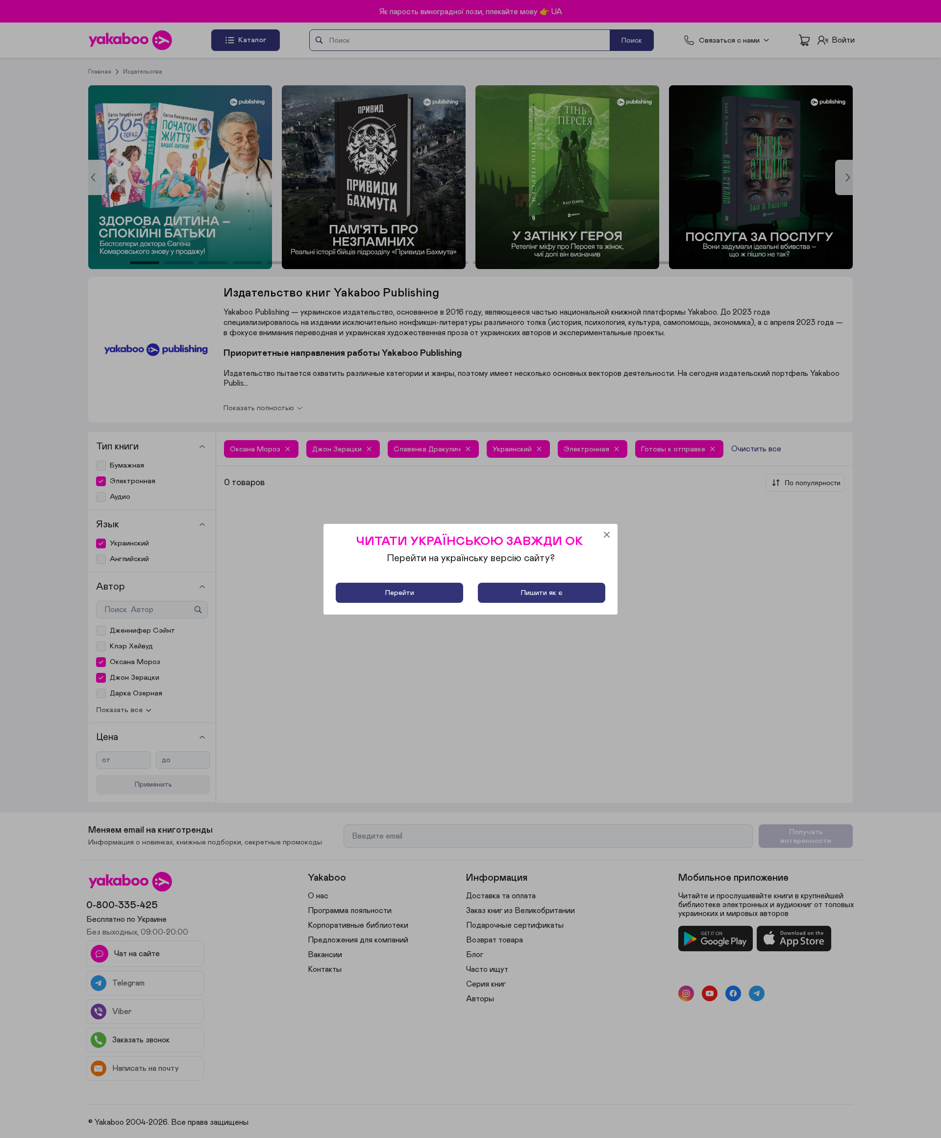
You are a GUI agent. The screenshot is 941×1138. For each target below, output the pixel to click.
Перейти (399, 592)
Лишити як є (541, 592)
